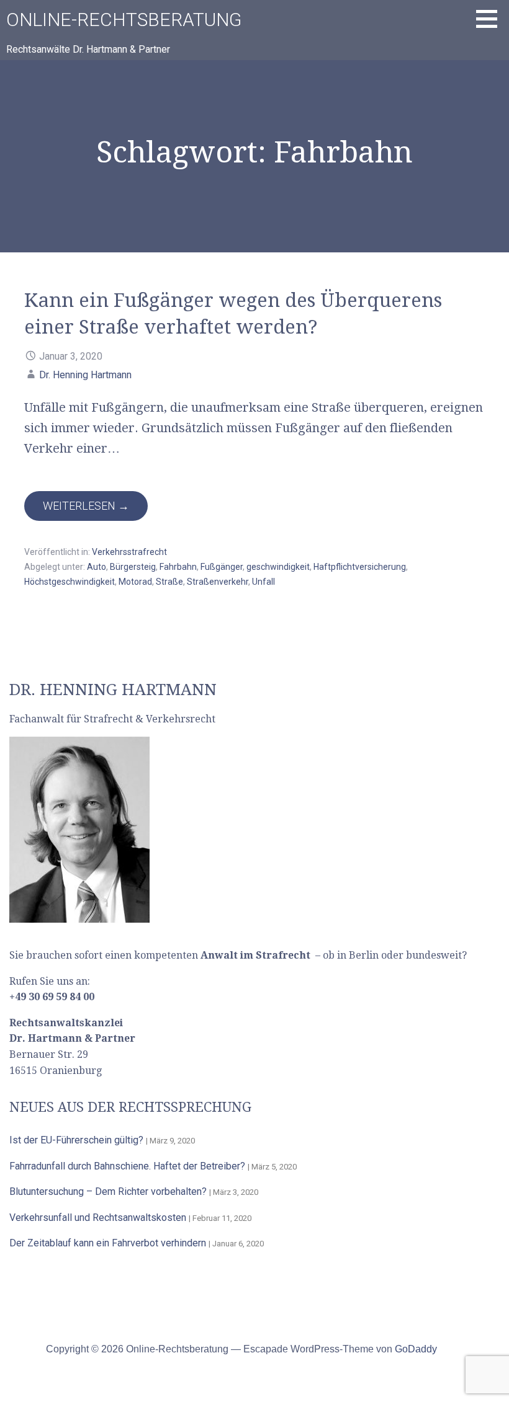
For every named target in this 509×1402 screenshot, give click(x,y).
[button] (491, 18)
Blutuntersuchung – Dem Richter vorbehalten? (108, 1191)
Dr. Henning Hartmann (85, 375)
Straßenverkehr (217, 582)
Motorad (135, 582)
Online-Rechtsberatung (123, 19)
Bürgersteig (133, 567)
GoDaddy (416, 1349)
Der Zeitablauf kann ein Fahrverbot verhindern (107, 1243)
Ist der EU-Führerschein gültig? (76, 1140)
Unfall (263, 582)
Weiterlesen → (86, 505)
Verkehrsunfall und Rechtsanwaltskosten (97, 1217)
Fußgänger (221, 567)
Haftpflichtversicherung (359, 567)
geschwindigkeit (278, 567)
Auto (96, 567)
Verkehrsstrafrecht (129, 552)
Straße (169, 582)
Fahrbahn (178, 567)
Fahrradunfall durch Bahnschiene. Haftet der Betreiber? (127, 1166)
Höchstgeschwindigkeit (69, 582)
